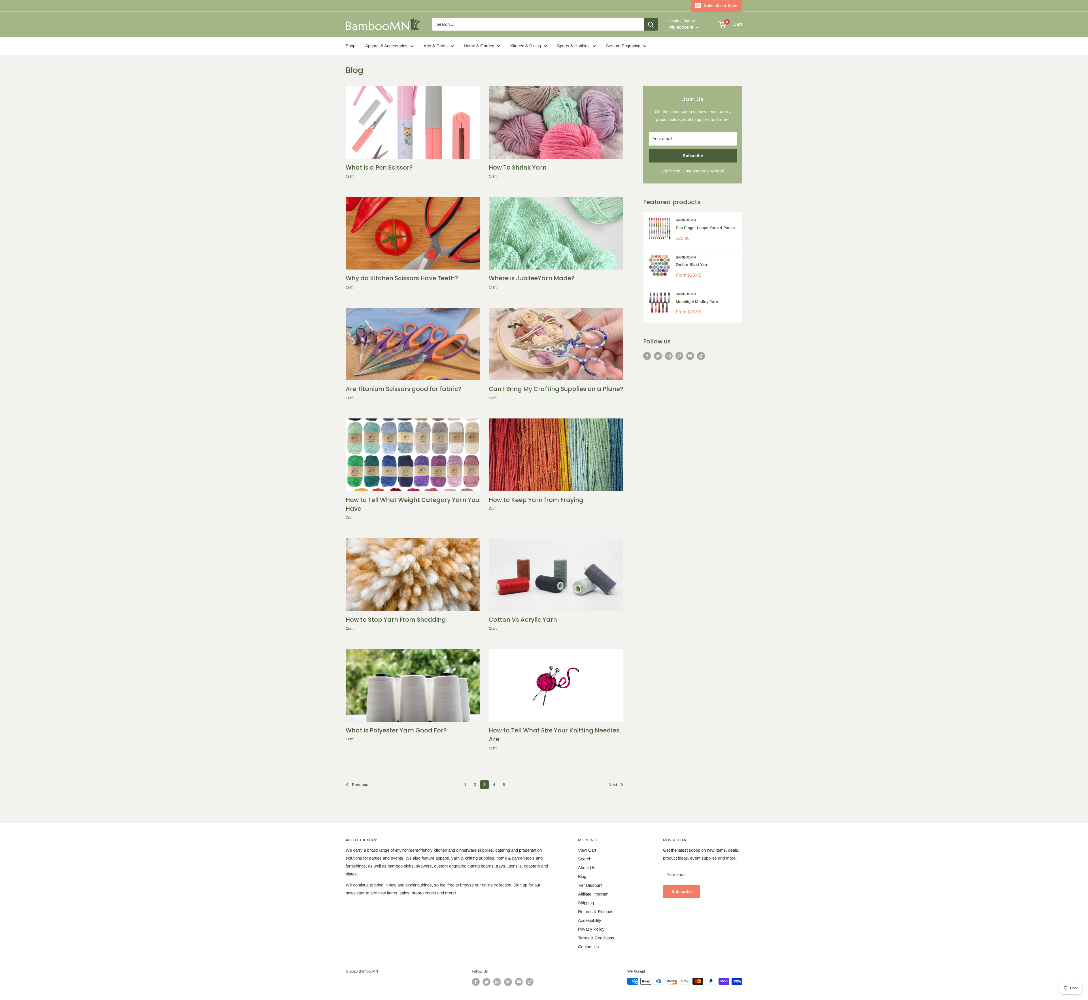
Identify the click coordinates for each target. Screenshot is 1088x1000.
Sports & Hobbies (573, 45)
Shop (350, 45)
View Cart (587, 850)
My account (681, 27)
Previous (360, 784)
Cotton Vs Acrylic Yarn (523, 620)
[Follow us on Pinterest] (679, 356)
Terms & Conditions (596, 937)
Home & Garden (479, 45)
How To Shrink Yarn (518, 167)
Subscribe (693, 155)
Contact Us (588, 946)
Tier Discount (590, 885)
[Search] (651, 24)
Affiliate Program (593, 894)
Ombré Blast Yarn (692, 264)
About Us (586, 867)
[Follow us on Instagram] (669, 356)
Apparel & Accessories (386, 45)
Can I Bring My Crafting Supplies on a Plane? (556, 389)
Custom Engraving (623, 45)
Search (584, 858)
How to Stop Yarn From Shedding (396, 620)
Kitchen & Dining (525, 45)
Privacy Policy (591, 929)
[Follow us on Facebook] (647, 356)
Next (613, 784)
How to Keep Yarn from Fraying (536, 500)
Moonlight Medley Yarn (697, 301)
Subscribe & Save (720, 5)
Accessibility (589, 920)
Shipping (586, 902)
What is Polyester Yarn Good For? (396, 730)
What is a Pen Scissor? (379, 167)
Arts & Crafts (436, 45)
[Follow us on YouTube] (690, 356)
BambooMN (686, 220)
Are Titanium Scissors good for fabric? (404, 389)
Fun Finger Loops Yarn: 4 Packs (705, 227)
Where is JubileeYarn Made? (532, 278)
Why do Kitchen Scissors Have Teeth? (402, 278)
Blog (582, 876)
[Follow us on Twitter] (658, 356)
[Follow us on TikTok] (701, 356)
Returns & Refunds (595, 911)
